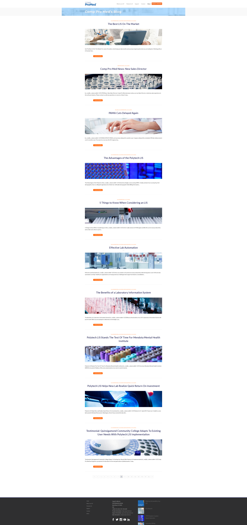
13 (138, 476)
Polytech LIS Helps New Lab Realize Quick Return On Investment (123, 385)
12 (135, 476)
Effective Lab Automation (123, 247)
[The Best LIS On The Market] (123, 37)
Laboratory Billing (150, 523)
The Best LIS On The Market (123, 23)
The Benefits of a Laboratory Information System (123, 292)
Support (88, 508)
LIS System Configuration (125, 20)
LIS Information (114, 20)
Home (88, 501)
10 (128, 476)
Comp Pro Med (121, 65)
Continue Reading (98, 56)
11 (131, 476)
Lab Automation (114, 244)
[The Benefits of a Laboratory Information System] (123, 306)
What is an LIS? (90, 503)
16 (148, 476)
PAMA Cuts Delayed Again (123, 112)
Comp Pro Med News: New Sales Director (123, 68)
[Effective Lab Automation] (123, 261)
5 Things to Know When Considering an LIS (124, 202)
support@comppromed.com (127, 512)
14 (142, 476)
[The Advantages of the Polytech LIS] (123, 171)
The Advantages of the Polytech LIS (123, 157)
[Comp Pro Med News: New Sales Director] (123, 81)
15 (145, 476)
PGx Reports (148, 508)
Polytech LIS (89, 506)
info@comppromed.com (126, 510)
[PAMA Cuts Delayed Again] (123, 126)
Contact (88, 511)
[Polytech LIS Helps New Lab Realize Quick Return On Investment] (123, 399)
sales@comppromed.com (125, 514)
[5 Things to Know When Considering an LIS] (123, 216)
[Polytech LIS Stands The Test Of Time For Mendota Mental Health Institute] (123, 354)
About (88, 513)
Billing (116, 109)
